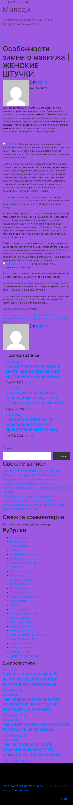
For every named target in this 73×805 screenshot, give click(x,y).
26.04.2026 (11, 760)
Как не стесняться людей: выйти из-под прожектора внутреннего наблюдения (32, 371)
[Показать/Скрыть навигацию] (5, 33)
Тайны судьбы (19, 617)
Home (64, 798)
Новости (16, 575)
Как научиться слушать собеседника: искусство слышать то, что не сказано (34, 397)
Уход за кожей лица (24, 639)
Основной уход (20, 579)
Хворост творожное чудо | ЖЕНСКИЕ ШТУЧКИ (29, 315)
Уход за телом (20, 651)
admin (41, 82)
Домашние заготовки (25, 554)
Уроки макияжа (21, 622)
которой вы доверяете (15, 200)
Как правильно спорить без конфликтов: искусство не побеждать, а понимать (31, 704)
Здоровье (16, 558)
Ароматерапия (20, 537)
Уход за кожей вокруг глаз (28, 634)
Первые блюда (20, 588)
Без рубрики (11, 42)
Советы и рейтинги (23, 613)
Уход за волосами (22, 626)
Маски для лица (21, 571)
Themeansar (20, 790)
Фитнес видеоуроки (24, 656)
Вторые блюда (20, 545)
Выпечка (16, 550)
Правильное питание (24, 596)
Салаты (15, 605)
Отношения (18, 584)
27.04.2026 (10, 690)
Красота (15, 567)
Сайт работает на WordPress (23, 786)
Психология (18, 601)
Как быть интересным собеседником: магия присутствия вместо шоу (31, 424)
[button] (4, 36)
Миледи (16, 9)
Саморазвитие (20, 609)
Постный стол (20, 592)
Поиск (7, 448)
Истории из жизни (23, 562)
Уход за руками (21, 647)
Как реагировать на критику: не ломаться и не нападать (36, 727)
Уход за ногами (21, 643)
